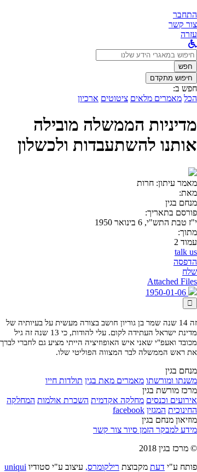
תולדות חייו (64, 380)
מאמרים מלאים (156, 98)
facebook (128, 410)
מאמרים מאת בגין (114, 380)
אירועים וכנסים (171, 400)
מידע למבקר (175, 429)
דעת (157, 466)
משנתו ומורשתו (171, 380)
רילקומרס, (102, 466)
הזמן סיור (137, 429)
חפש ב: (185, 88)
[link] (183, 24)
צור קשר (107, 429)
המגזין (156, 410)
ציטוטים (114, 98)
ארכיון (88, 98)
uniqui (15, 466)
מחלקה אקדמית (117, 400)
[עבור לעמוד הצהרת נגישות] (192, 44)
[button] (185, 14)
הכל (190, 98)
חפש (185, 66)
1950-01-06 (167, 292)
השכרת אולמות (63, 400)
